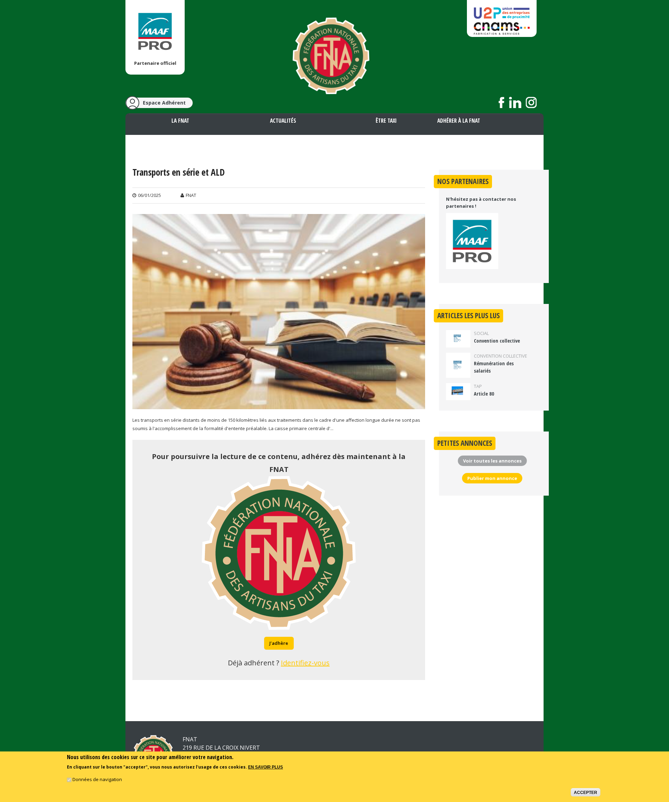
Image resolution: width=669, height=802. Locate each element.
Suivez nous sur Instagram (531, 102)
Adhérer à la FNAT (458, 120)
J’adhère (278, 643)
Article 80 (484, 393)
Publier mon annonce (492, 478)
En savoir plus (265, 767)
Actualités (283, 120)
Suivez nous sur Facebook (502, 102)
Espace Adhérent (164, 102)
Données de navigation (97, 780)
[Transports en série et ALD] (278, 405)
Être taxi (386, 120)
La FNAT (180, 120)
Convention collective (497, 340)
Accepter (585, 792)
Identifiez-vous (305, 662)
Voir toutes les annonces (492, 461)
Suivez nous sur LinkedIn (515, 102)
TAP (478, 386)
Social (481, 333)
